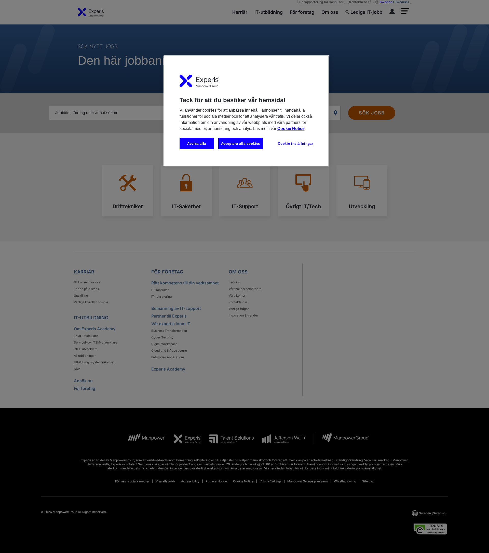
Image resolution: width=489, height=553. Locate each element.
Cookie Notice (291, 128)
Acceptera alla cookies (240, 144)
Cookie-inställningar (295, 144)
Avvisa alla (196, 144)
